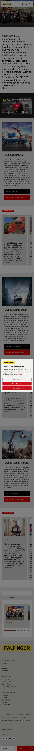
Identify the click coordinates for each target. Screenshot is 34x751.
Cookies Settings (17, 379)
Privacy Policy (18, 374)
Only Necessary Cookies (17, 388)
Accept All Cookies (17, 383)
